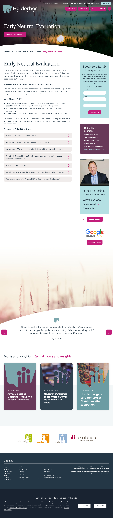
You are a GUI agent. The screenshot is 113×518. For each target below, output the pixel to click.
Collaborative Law (91, 137)
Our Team (74, 3)
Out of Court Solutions (32, 52)
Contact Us (95, 3)
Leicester (47, 467)
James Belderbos (93, 191)
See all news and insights (53, 356)
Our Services (64, 3)
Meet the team (94, 219)
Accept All (84, 506)
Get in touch (84, 8)
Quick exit (106, 3)
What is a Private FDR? (16, 165)
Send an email (89, 204)
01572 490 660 (92, 200)
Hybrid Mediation (91, 143)
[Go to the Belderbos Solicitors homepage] (20, 9)
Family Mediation (91, 135)
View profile (88, 208)
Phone (85, 102)
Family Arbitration (91, 140)
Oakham (21, 467)
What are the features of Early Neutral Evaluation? (28, 142)
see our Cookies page (18, 508)
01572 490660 (98, 9)
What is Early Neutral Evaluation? (21, 135)
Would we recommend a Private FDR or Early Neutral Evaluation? (35, 172)
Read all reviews (94, 242)
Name (85, 90)
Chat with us (71, 8)
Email (85, 96)
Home (47, 3)
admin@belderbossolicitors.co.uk (29, 479)
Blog (81, 3)
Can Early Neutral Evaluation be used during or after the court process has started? (34, 157)
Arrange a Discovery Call (15, 35)
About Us (54, 3)
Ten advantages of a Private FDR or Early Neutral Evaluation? (33, 179)
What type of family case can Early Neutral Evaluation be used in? (35, 149)
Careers (87, 3)
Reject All (100, 506)
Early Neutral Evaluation (94, 149)
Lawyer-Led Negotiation (93, 146)
